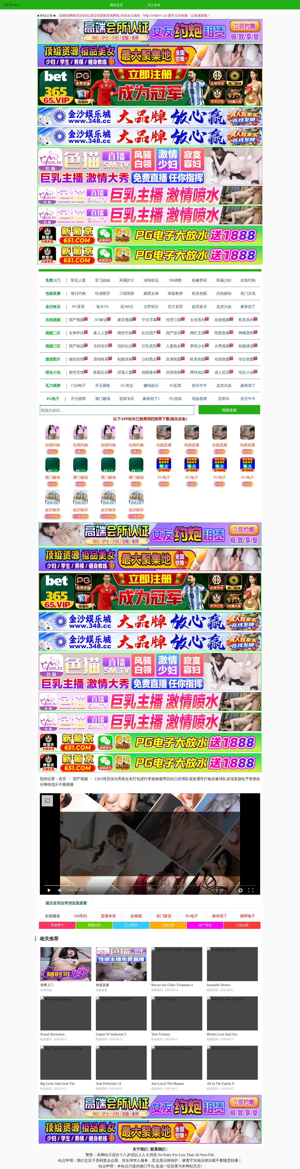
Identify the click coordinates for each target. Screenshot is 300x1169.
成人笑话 (221, 372)
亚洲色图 (173, 359)
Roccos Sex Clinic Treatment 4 (172, 985)
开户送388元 (53, 516)
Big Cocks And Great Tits (57, 1083)
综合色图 (246, 359)
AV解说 (100, 320)
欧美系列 (246, 320)
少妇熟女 (149, 359)
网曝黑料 (246, 333)
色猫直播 (102, 985)
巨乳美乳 (149, 346)
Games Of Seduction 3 (111, 1034)
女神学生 (76, 333)
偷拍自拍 (76, 359)
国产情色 (205, 925)
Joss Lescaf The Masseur (167, 1083)
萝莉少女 (197, 346)
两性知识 (197, 372)
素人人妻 (100, 333)
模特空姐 (124, 333)
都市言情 (76, 372)
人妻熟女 (173, 346)
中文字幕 (149, 320)
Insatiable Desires (218, 985)
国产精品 (76, 346)
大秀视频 (221, 346)
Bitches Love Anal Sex (222, 1034)
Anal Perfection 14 (108, 1083)
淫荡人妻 (124, 372)
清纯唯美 (100, 359)
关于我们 (140, 1149)
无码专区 (100, 346)
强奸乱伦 (124, 346)
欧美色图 (197, 359)
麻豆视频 (124, 320)
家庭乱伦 (100, 372)
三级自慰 (242, 925)
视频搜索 (229, 410)
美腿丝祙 (94, 925)
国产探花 (173, 333)
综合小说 (246, 372)
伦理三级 (173, 320)
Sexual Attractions (52, 1034)
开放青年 (57, 925)
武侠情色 (173, 372)
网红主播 (197, 333)
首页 (62, 779)
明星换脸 (221, 333)
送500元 (164, 484)
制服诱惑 (246, 346)
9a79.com (11, 4)
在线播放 (52, 916)
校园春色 (149, 372)
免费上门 (52, 451)
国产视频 (76, 320)
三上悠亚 (131, 925)
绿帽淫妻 (168, 925)
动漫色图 (221, 359)
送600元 (52, 484)
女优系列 (197, 320)
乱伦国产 (149, 333)
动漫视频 (221, 320)
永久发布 (154, 4)
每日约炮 (163, 451)
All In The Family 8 (220, 1083)
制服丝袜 (124, 359)
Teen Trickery (160, 1034)
